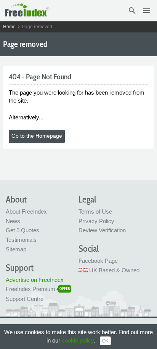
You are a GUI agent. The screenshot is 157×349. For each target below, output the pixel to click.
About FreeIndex (26, 211)
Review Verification (102, 230)
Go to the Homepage (36, 136)
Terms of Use (95, 211)
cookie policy (78, 340)
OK (105, 341)
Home (9, 26)
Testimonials (21, 239)
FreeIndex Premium (30, 289)
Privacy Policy (96, 221)
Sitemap (16, 249)
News (13, 221)
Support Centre (24, 299)
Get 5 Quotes (22, 230)
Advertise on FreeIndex (35, 280)
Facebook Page (98, 260)
